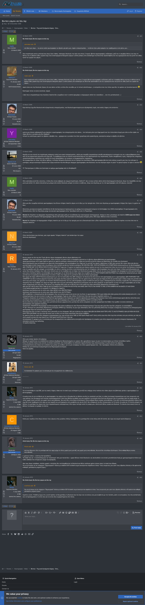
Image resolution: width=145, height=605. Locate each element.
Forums (4, 585)
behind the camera (15, 407)
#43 (141, 105)
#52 (141, 388)
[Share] (138, 36)
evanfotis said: (28, 485)
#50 (141, 336)
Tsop (5, 23)
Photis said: (27, 446)
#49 (141, 255)
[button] (35, 11)
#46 (141, 178)
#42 (141, 67)
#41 (141, 36)
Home (4, 582)
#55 (141, 477)
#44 (141, 129)
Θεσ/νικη (18, 382)
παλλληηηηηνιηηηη (14, 86)
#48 (141, 232)
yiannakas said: (29, 44)
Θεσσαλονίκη (16, 124)
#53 (141, 416)
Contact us (5, 588)
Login (75, 582)
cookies (19, 598)
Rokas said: (27, 367)
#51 (141, 363)
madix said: (27, 76)
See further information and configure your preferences (24, 601)
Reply (140, 62)
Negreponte (17, 357)
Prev (5, 31)
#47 (141, 200)
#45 (141, 152)
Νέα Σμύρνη (17, 171)
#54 (141, 438)
